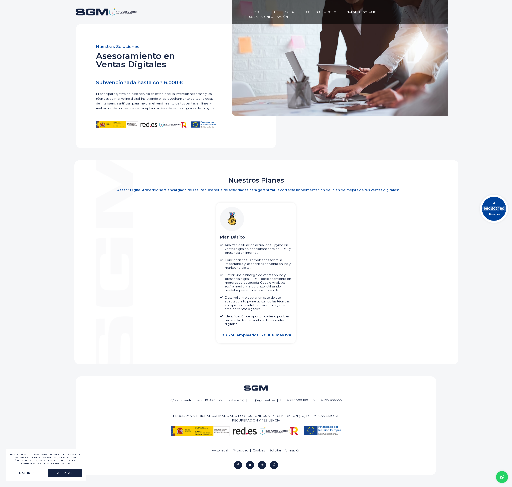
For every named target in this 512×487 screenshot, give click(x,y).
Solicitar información (268, 16)
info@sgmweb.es (262, 400)
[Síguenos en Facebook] (238, 465)
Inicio (254, 12)
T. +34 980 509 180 (294, 400)
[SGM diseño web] (106, 12)
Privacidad (240, 450)
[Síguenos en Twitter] (250, 465)
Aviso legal (220, 450)
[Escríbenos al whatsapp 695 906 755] (502, 477)
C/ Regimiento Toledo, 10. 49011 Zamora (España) (207, 400)
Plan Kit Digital (282, 12)
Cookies (259, 450)
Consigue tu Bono (321, 12)
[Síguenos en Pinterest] (274, 465)
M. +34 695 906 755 (327, 400)
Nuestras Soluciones (365, 12)
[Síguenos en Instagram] (262, 465)
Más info (27, 472)
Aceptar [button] (65, 472)
